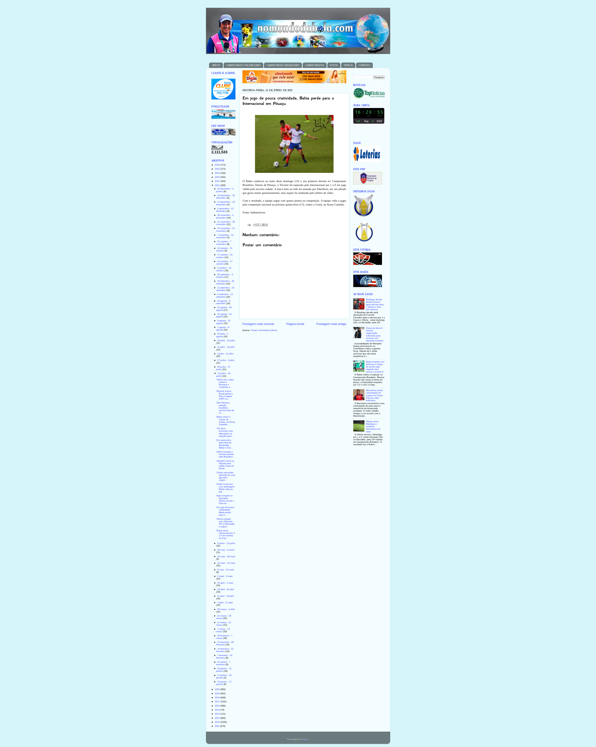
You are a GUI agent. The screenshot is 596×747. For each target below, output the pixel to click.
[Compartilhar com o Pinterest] (266, 224)
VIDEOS (348, 65)
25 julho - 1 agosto (222, 335)
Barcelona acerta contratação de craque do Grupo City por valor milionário (374, 395)
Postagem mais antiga (331, 324)
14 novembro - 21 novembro (225, 229)
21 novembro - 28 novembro (225, 223)
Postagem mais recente (258, 324)
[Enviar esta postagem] (249, 225)
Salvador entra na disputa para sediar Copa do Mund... (225, 465)
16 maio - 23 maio (226, 563)
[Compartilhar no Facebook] (263, 224)
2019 (217, 693)
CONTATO (364, 65)
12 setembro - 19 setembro (225, 289)
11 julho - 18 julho (226, 347)
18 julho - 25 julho (226, 340)
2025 (217, 169)
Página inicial (295, 324)
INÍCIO (216, 65)
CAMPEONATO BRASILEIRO (282, 65)
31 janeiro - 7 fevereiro (223, 663)
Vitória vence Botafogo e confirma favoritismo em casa (373, 426)
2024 (217, 173)
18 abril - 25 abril (225, 589)
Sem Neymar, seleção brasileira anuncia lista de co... (225, 408)
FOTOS (334, 65)
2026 (217, 165)
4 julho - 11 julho (225, 354)
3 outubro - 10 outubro (223, 269)
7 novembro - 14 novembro (225, 236)
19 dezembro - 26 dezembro (225, 196)
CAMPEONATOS (314, 65)
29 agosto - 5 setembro (223, 302)
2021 (217, 185)
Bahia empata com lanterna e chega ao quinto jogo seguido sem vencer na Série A (375, 367)
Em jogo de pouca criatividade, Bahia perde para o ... (225, 511)
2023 (217, 177)
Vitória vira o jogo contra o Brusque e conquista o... (225, 383)
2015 (217, 710)
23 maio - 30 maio (226, 556)
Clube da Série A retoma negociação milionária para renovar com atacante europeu (374, 334)
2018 (217, 697)
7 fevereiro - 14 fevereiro (224, 656)
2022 (217, 181)
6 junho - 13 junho (226, 543)
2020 (217, 689)
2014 (217, 714)
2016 (217, 706)
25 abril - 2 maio (225, 583)
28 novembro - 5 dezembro (225, 216)
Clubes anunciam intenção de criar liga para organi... (226, 476)
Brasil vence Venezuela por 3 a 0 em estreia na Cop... (226, 534)
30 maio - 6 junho (226, 550)
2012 (217, 722)
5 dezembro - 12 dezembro (225, 209)
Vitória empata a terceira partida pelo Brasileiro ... (226, 454)
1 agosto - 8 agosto (222, 328)
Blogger (305, 739)
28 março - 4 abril (226, 609)
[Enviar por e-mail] (254, 224)
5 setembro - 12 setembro (224, 295)
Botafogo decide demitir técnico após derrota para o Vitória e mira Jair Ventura (375, 304)
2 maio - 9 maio (225, 576)
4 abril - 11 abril (225, 602)
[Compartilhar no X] (260, 224)
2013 (217, 718)
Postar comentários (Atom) (264, 330)
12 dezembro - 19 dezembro (225, 203)
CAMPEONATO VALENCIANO (243, 65)
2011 (217, 726)
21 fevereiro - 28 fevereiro (225, 643)
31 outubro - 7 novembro (223, 242)
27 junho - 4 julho (225, 360)
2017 (217, 701)
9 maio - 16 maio (225, 570)
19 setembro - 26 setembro (225, 282)
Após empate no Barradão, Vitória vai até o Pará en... (225, 499)
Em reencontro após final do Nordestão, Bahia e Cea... (225, 444)
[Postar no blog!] (257, 224)
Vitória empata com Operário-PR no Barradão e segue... (226, 523)
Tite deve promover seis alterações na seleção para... (225, 432)
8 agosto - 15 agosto (223, 322)
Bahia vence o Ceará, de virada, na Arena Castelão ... (226, 421)
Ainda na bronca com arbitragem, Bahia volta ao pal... (226, 488)
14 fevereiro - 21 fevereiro (225, 650)
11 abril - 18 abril (225, 596)
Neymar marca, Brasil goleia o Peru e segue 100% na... (225, 395)
